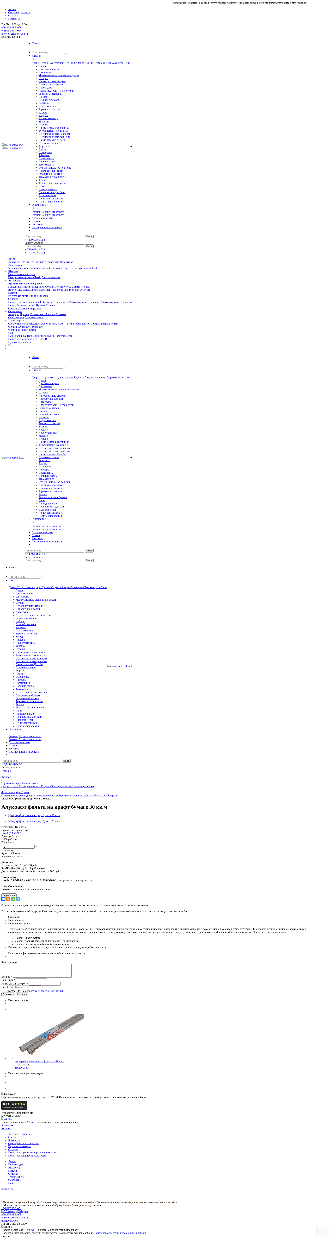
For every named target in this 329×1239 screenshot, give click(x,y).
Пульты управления (50, 201)
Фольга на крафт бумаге (53, 183)
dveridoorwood (9, 1220)
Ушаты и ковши (81, 286)
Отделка (79, 62)
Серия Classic (90, 268)
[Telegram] (18, 899)
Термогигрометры (49, 109)
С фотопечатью (73, 268)
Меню (35, 43)
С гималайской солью (43, 314)
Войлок (43, 96)
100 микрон (24, 326)
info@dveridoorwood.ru (14, 33)
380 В (43, 339)
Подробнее (21, 1067)
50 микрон (38, 326)
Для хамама (45, 72)
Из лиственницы (48, 118)
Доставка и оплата (19, 1134)
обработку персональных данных (44, 990)
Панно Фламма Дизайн (52, 139)
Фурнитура (66, 261)
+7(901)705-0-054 (11, 30)
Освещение (100, 62)
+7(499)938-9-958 (11, 27)
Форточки (44, 146)
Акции (89, 62)
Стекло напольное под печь (55, 167)
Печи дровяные (48, 189)
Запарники (38, 286)
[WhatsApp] (13, 899)
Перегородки (16, 1164)
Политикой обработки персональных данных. (120, 1232)
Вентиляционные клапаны (54, 133)
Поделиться (9, 895)
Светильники (46, 158)
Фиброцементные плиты (53, 130)
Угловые (43, 121)
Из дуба (43, 115)
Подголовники (47, 106)
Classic (37, 277)
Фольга (43, 180)
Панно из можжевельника (54, 127)
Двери (36, 62)
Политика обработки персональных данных (34, 1152)
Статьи (12, 1137)
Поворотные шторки (51, 84)
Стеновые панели (49, 143)
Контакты (14, 1140)
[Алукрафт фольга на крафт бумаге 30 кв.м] (34, 815)
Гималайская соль (49, 99)
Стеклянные (37, 261)
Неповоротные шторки (52, 81)
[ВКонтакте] (3, 899)
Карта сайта (7, 1189)
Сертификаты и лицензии (23, 1143)
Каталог (6, 1128)
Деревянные (52, 261)
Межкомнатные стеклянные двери (59, 75)
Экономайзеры (47, 195)
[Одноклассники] (8, 899)
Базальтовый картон (50, 173)
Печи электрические (51, 198)
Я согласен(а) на (34, 990)
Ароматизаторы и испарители (56, 90)
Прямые (40, 305)
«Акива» (30, 1122)
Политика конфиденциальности (27, 1155)
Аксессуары (57, 62)
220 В (36, 339)
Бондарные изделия (50, 93)
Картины (44, 102)
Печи (127, 62)
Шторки (45, 62)
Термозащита (115, 62)
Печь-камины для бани (52, 192)
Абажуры (44, 155)
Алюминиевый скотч (51, 170)
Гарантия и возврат (53, 211)
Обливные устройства (58, 286)
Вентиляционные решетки (54, 136)
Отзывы (36, 211)
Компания (7, 1125)
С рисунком (56, 268)
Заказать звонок (10, 36)
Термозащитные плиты (52, 176)
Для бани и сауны (49, 69)
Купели (69, 62)
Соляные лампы (48, 161)
